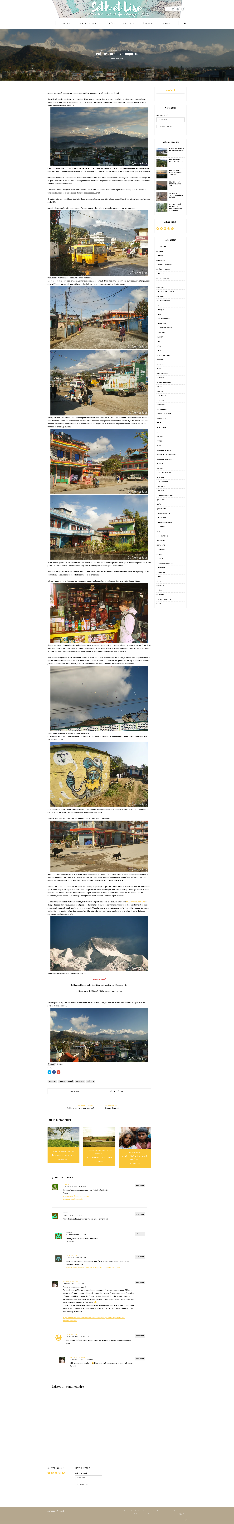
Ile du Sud (160, 400)
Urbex (158, 581)
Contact (166, 23)
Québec (159, 504)
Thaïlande (160, 568)
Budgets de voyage (164, 328)
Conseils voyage (88, 23)
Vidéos (111, 23)
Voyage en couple (163, 599)
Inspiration (161, 418)
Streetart (160, 549)
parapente (80, 1081)
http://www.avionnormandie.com (76, 1196)
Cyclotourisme (163, 355)
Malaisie (159, 436)
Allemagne (160, 260)
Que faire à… (161, 500)
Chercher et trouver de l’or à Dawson (176, 195)
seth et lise (71, 1334)
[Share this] (111, 1091)
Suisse (158, 554)
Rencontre (161, 518)
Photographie (162, 482)
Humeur (108, 50)
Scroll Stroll (162, 536)
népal (70, 1081)
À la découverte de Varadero (99, 1157)
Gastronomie (162, 373)
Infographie (161, 409)
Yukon (159, 604)
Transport (161, 572)
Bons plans (161, 323)
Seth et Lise (71, 1255)
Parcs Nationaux (163, 473)
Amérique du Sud (94, 1151)
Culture (159, 350)
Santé (158, 531)
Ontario (160, 468)
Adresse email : (162, 115)
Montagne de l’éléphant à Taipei (176, 161)
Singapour (160, 540)
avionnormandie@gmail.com (74, 1199)
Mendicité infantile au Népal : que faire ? (135, 1158)
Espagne (159, 359)
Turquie (159, 577)
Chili (158, 341)
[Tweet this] (115, 1091)
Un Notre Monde (70, 1281)
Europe (159, 364)
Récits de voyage (126, 50)
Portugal (160, 491)
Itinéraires (161, 427)
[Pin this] (122, 1091)
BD (157, 305)
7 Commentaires (73, 1091)
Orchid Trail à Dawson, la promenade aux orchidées (175, 207)
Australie (160, 287)
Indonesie (160, 405)
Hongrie (159, 387)
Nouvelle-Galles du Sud (166, 454)
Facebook (170, 90)
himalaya (52, 1081)
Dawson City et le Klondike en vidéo (176, 149)
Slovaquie (160, 545)
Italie (158, 423)
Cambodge (160, 332)
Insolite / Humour (163, 414)
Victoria (160, 586)
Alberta (159, 255)
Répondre (140, 1185)
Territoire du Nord (164, 563)
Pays (65, 23)
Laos (158, 432)
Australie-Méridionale (166, 292)
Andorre (160, 274)
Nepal (115, 50)
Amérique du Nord (163, 264)
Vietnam (160, 595)
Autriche (160, 296)
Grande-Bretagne (163, 382)
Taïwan (159, 558)
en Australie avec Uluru (135, 902)
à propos (148, 23)
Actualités (161, 246)
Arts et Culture (163, 278)
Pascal (66, 1184)
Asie (103, 50)
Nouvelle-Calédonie (164, 450)
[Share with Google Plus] (118, 1091)
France (159, 369)
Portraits (160, 486)
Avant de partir (59, 1151)
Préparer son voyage (165, 495)
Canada (159, 337)
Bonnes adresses (163, 319)
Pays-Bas (160, 477)
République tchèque (164, 522)
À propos (51, 1511)
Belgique (160, 310)
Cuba (104, 1151)
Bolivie (159, 314)
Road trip (160, 527)
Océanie (159, 463)
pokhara (90, 1081)
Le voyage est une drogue (63, 1155)
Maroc (159, 441)
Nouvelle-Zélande (163, 459)
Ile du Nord (161, 396)
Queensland (161, 509)
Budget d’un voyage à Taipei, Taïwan (175, 173)
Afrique (159, 251)
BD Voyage (128, 23)
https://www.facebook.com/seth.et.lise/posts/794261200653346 (93, 1267)
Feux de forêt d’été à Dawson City (175, 184)
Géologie (160, 378)
